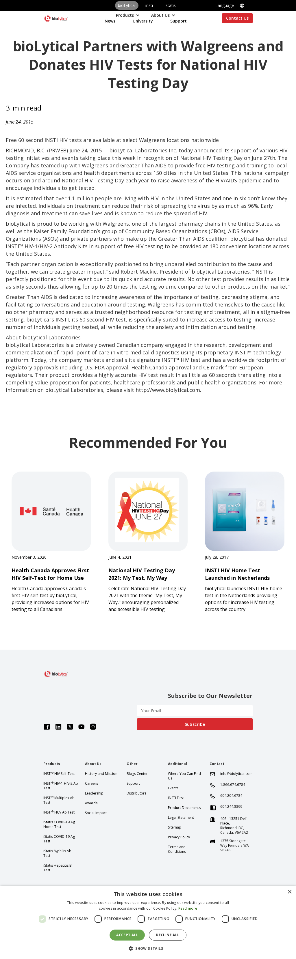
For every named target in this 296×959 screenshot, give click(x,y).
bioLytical (127, 5)
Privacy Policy (179, 837)
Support (178, 21)
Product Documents (184, 807)
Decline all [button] (167, 934)
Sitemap (174, 827)
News (110, 21)
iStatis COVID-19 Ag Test (59, 839)
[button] (234, 5)
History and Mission (101, 773)
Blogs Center (137, 773)
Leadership (94, 793)
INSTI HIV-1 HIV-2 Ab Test (60, 785)
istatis (170, 5)
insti (149, 5)
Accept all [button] (127, 934)
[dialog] (148, 922)
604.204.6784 (231, 795)
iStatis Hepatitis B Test (57, 867)
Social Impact (96, 813)
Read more (187, 908)
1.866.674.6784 (232, 784)
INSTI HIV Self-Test (59, 773)
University (143, 21)
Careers (91, 783)
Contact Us (237, 18)
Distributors (136, 793)
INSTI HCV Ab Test (59, 812)
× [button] (289, 892)
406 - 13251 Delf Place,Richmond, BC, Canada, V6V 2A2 (234, 825)
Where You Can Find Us (184, 776)
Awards (91, 803)
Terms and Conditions (177, 849)
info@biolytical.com (236, 773)
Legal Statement (181, 817)
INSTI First (176, 798)
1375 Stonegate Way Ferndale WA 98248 (234, 846)
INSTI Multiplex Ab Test (59, 800)
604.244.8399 (231, 806)
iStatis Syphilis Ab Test (57, 853)
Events (173, 788)
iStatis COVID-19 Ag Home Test (59, 824)
